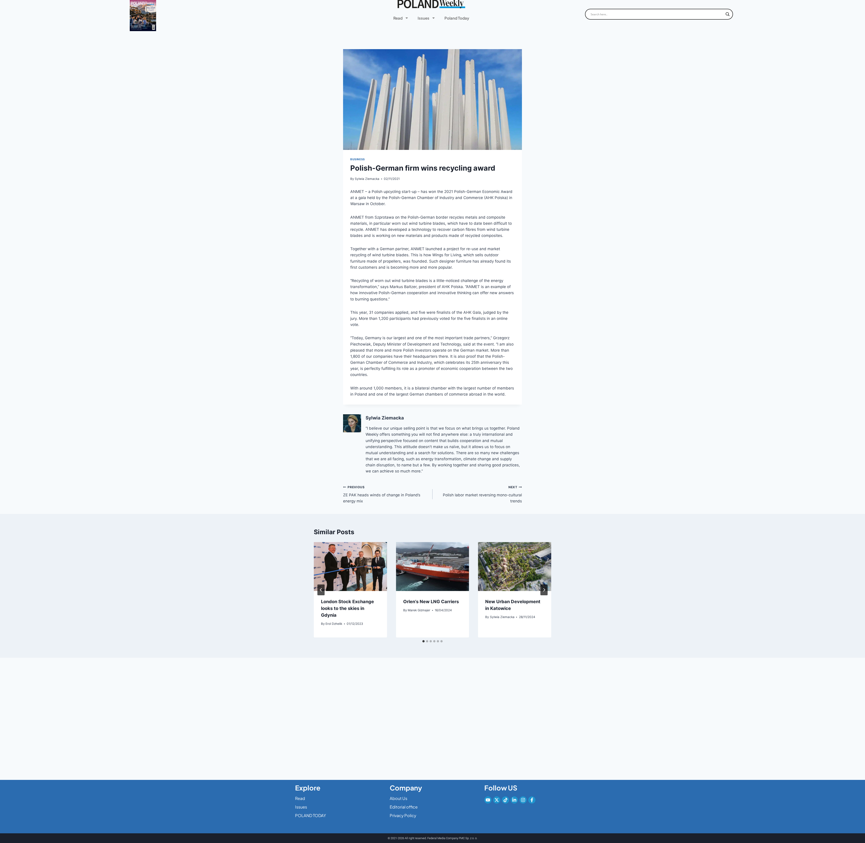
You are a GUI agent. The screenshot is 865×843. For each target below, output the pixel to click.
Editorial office (404, 806)
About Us (398, 798)
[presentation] (350, 566)
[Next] (544, 589)
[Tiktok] (505, 800)
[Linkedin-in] (514, 800)
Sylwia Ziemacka (367, 179)
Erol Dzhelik (334, 623)
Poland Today (456, 18)
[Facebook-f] (531, 800)
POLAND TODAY (310, 815)
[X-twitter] (496, 800)
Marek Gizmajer (419, 610)
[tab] (423, 641)
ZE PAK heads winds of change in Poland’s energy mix (381, 494)
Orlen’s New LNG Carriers (431, 601)
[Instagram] (523, 800)
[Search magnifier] (727, 14)
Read (398, 18)
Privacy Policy (403, 815)
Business (357, 159)
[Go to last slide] (321, 589)
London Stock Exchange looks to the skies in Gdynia (347, 608)
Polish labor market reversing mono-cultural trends (482, 494)
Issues (423, 18)
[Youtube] (488, 800)
